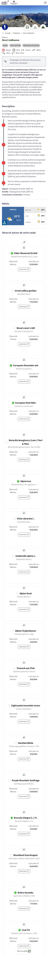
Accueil (7, 33)
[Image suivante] (45, 13)
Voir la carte (22, 951)
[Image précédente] (3, 13)
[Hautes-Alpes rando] (9, 2)
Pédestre (16, 33)
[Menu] (45, 2)
